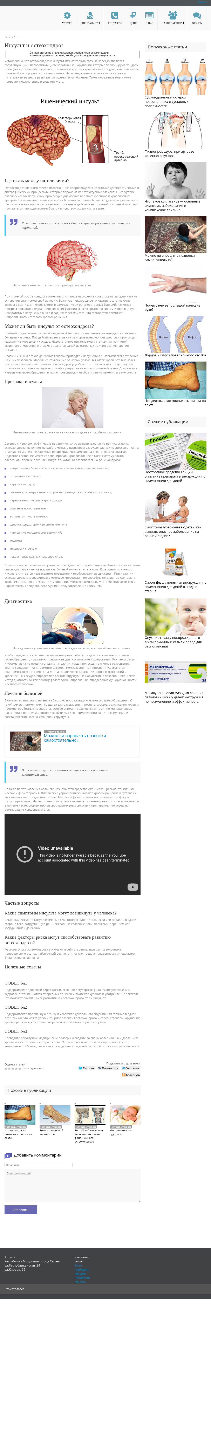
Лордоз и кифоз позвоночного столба (175, 355)
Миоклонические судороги (121, 1132)
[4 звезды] (17, 1069)
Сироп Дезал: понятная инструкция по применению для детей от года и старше (175, 586)
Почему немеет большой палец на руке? (172, 307)
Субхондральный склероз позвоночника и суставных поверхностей (166, 101)
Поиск (202, 2)
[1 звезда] (6, 1069)
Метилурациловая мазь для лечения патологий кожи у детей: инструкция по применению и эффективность (174, 697)
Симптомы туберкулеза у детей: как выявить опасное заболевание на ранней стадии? (173, 531)
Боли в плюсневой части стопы (51, 1132)
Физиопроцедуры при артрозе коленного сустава (169, 153)
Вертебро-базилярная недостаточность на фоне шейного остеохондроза (89, 1136)
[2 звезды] (10, 1069)
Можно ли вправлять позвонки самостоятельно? (75, 738)
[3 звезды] (13, 1069)
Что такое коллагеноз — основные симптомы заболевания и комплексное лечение (172, 205)
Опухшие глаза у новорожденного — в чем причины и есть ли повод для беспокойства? (174, 642)
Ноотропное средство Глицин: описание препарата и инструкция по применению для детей (175, 476)
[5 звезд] (20, 1069)
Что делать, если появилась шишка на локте (18, 1134)
